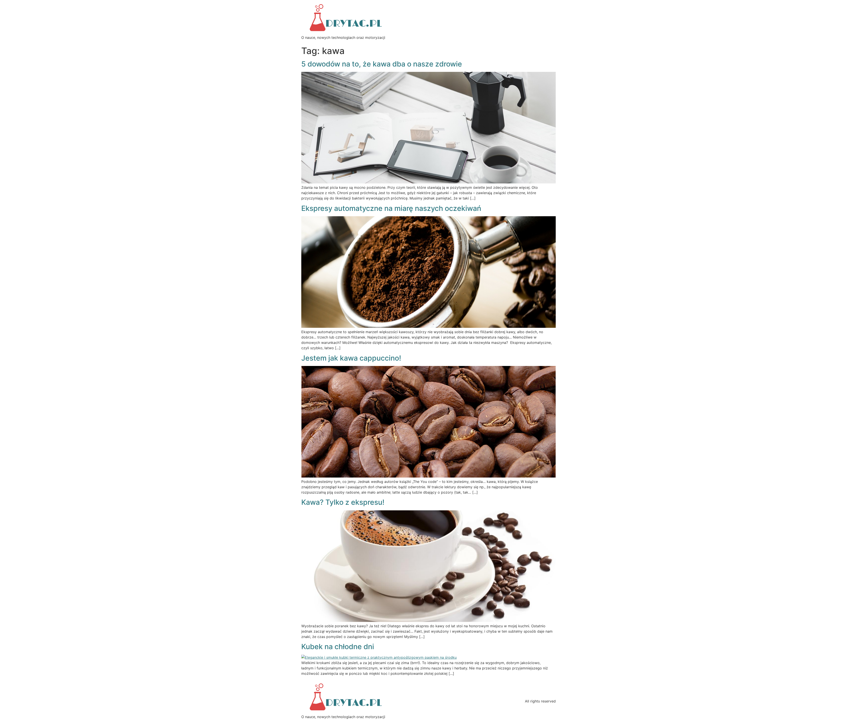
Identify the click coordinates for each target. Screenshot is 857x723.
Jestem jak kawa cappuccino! (351, 358)
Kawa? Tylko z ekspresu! (342, 502)
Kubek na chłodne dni (337, 646)
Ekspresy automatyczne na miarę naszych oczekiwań (391, 208)
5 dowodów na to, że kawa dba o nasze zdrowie (381, 64)
